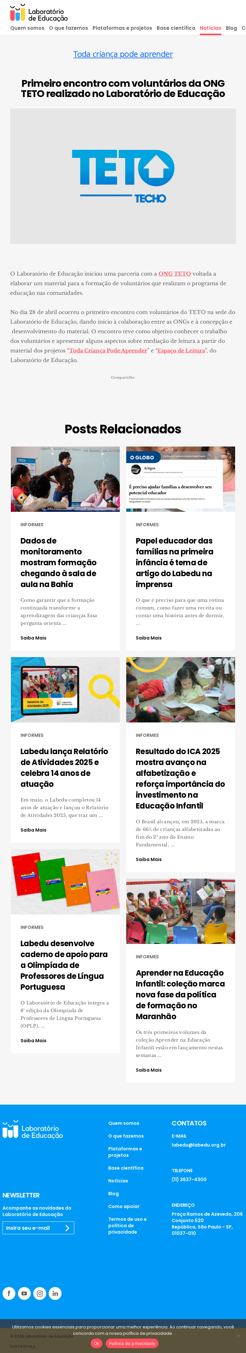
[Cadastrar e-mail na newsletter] (67, 1228)
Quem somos (27, 28)
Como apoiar (124, 1206)
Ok (97, 1343)
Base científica (176, 28)
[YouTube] (24, 1293)
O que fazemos (68, 28)
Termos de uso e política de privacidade (127, 1225)
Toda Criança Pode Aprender (108, 350)
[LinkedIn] (55, 1293)
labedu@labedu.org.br (199, 1145)
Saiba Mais (33, 638)
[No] (238, 1336)
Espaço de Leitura (181, 350)
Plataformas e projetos (122, 28)
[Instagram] (39, 1293)
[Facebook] (9, 1293)
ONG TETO (175, 273)
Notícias (210, 28)
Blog (231, 28)
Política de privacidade (132, 1343)
